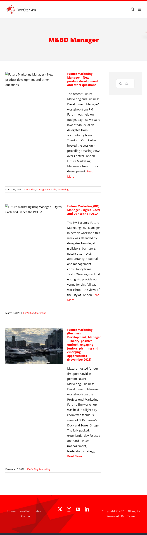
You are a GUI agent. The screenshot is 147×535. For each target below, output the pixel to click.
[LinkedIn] (86, 509)
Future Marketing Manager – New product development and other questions (82, 79)
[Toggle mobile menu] (140, 9)
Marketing (63, 189)
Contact (26, 516)
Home (11, 511)
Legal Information (30, 511)
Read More (74, 456)
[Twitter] (59, 509)
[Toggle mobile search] (132, 9)
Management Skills (46, 189)
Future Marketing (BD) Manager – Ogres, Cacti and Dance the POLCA (83, 210)
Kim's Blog (29, 189)
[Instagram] (68, 509)
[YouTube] (77, 509)
